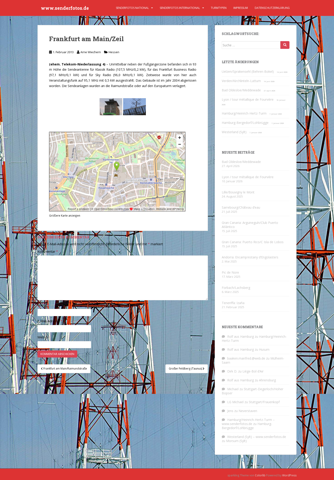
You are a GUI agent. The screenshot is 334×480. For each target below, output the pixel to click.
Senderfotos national (132, 8)
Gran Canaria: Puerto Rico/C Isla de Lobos (253, 242)
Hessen (114, 52)
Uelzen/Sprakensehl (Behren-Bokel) (248, 71)
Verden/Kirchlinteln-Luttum (241, 81)
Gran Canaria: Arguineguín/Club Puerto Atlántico (250, 224)
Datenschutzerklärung (272, 8)
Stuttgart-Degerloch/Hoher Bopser (252, 391)
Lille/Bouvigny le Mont (238, 192)
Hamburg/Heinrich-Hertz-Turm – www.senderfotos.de (248, 422)
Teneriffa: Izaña (233, 303)
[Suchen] (284, 45)
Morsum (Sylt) (236, 441)
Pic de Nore (230, 272)
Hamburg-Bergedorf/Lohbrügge (245, 122)
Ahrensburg (267, 380)
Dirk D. (232, 371)
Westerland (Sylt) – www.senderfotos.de (256, 437)
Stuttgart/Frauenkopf (264, 402)
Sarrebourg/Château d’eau (241, 207)
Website (43, 337)
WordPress (289, 475)
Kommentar (47, 251)
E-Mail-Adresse (49, 321)
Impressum (240, 8)
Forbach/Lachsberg (236, 287)
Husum (264, 349)
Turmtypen (219, 8)
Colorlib (260, 475)
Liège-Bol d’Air (253, 371)
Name (43, 305)
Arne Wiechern (90, 52)
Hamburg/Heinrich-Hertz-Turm (244, 113)
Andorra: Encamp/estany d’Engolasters (250, 257)
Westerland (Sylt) (234, 132)
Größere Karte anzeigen (64, 215)
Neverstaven (248, 411)
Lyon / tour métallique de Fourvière (248, 99)
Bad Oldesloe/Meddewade (241, 90)
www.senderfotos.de (65, 8)
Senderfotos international (180, 8)
